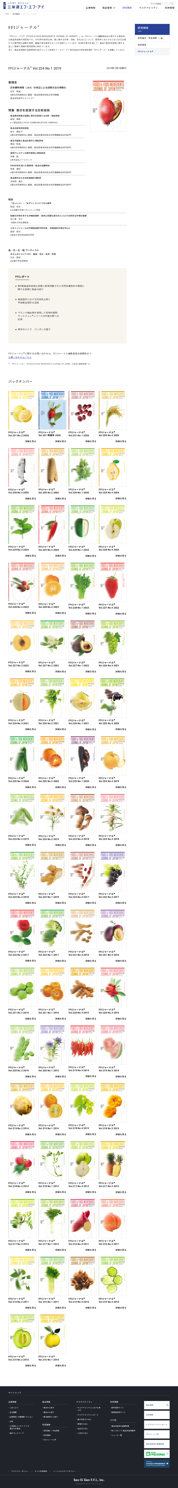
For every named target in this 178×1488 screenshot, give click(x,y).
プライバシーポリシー (20, 1471)
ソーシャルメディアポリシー (64, 1471)
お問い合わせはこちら (20, 357)
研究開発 (143, 27)
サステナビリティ (84, 1402)
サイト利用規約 (41, 1471)
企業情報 (12, 1402)
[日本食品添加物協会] (157, 1454)
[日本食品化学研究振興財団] (157, 1463)
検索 (172, 3)
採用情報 (114, 1402)
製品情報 (46, 1402)
